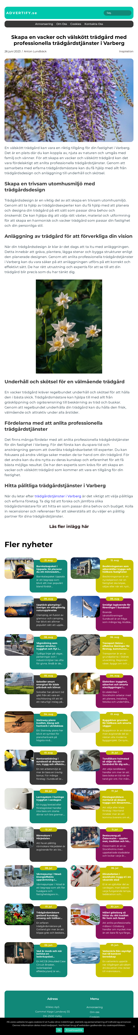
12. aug (115, 560)
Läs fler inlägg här (69, 526)
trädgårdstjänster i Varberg (58, 496)
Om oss (61, 24)
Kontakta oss (93, 24)
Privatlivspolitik (74, 1030)
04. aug (114, 675)
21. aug (48, 560)
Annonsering (44, 24)
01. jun (114, 945)
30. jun (115, 906)
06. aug (114, 637)
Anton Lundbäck (35, 51)
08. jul (48, 868)
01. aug (114, 714)
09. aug (48, 598)
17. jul (114, 790)
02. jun (48, 945)
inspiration (126, 51)
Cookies (75, 24)
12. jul (48, 829)
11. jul (115, 829)
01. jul (48, 906)
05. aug (48, 675)
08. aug (114, 598)
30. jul (48, 790)
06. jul (114, 868)
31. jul (114, 752)
